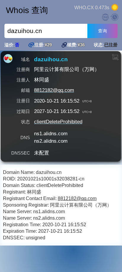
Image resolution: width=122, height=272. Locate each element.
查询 (102, 30)
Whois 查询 (27, 10)
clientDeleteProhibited (58, 122)
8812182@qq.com (54, 90)
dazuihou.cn (51, 59)
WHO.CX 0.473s (91, 7)
